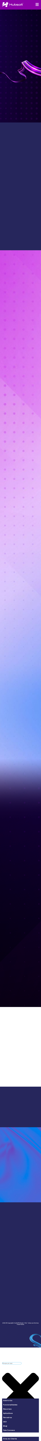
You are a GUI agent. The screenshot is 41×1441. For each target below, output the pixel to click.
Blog (5, 1426)
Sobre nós (7, 1400)
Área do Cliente (10, 1439)
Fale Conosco (9, 1430)
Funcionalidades (10, 1405)
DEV (5, 1422)
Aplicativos (8, 1413)
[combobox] (12, 1363)
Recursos (7, 1409)
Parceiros (7, 1417)
